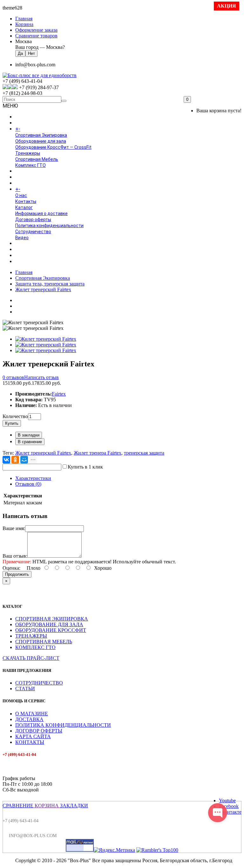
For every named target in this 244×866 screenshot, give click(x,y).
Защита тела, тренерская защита (50, 283)
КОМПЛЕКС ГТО (35, 647)
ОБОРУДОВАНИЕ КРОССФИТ (50, 630)
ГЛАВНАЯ (24, 117)
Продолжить (17, 574)
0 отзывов (13, 377)
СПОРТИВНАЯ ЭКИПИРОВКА (51, 618)
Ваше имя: (14, 528)
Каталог (24, 207)
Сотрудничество (33, 231)
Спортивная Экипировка (41, 135)
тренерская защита (144, 453)
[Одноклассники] (15, 459)
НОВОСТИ (25, 249)
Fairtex (59, 394)
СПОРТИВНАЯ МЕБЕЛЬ (43, 641)
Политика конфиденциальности (49, 225)
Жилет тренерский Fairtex (43, 289)
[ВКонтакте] (6, 459)
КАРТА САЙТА (33, 736)
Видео (22, 237)
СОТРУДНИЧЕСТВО (39, 683)
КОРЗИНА (46, 805)
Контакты (25, 201)
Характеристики (33, 478)
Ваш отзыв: (15, 556)
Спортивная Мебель (36, 159)
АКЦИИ (22, 261)
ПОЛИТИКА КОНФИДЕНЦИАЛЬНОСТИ (63, 725)
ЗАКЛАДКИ (74, 805)
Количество (15, 416)
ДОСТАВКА (29, 719)
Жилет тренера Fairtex (97, 453)
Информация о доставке (41, 213)
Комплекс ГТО (30, 165)
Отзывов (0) (28, 484)
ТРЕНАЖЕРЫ (31, 636)
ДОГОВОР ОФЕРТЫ (38, 730)
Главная (23, 272)
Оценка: (11, 568)
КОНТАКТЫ (29, 742)
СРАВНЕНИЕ (18, 805)
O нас (21, 195)
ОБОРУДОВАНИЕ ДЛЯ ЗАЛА (49, 624)
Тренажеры (27, 153)
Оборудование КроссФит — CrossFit (53, 147)
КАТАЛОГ (31, 129)
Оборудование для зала (40, 141)
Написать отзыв (41, 377)
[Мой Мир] (24, 459)
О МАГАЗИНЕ (31, 713)
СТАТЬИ (25, 688)
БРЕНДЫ (24, 177)
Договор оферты (33, 219)
